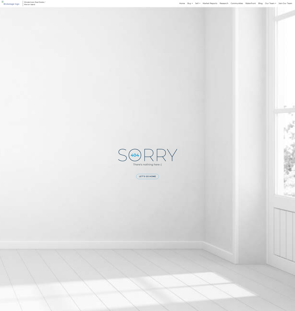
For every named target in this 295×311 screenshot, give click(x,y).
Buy (190, 4)
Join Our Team (285, 3)
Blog (260, 3)
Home (182, 3)
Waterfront (250, 3)
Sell (198, 4)
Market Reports (210, 3)
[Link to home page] (12, 3)
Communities (237, 3)
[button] (147, 176)
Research (224, 3)
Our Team (271, 4)
